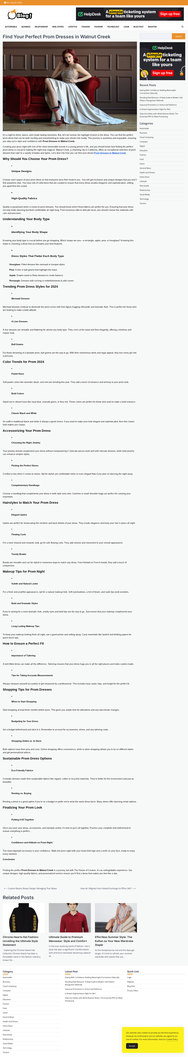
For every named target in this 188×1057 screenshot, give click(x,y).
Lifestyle (72, 26)
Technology (113, 26)
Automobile (11, 26)
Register (152, 26)
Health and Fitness (147, 172)
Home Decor (145, 177)
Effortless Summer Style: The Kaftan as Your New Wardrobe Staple (114, 941)
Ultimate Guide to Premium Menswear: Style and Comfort (68, 939)
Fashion (86, 26)
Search (178, 36)
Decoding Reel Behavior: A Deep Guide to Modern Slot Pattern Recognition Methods (161, 99)
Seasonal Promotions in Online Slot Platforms (158, 104)
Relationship (41, 26)
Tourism (98, 26)
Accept (132, 1045)
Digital (142, 146)
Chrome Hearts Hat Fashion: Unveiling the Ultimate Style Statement (21, 941)
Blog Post (138, 26)
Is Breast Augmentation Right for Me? (155, 109)
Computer (144, 141)
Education (144, 150)
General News (145, 168)
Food (142, 159)
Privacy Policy (132, 990)
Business (25, 26)
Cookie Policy (172, 1039)
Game (142, 163)
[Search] (182, 27)
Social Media (145, 194)
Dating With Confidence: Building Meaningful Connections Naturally (92, 977)
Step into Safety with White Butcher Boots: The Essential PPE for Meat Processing (159, 115)
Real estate (58, 26)
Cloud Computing (146, 137)
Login (126, 26)
